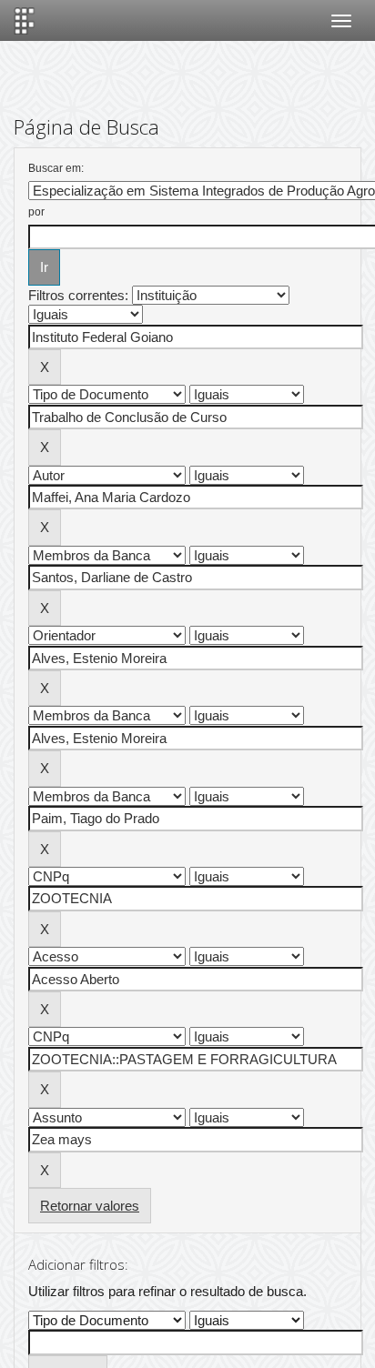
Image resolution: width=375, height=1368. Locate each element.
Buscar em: (56, 168)
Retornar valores (89, 1205)
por (36, 212)
